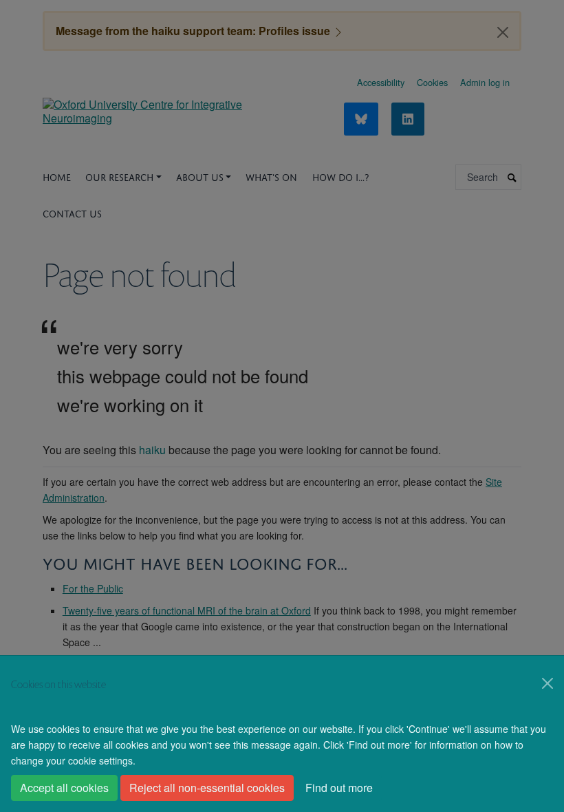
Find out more (339, 787)
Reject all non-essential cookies (207, 787)
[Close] (547, 683)
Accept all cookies (64, 787)
